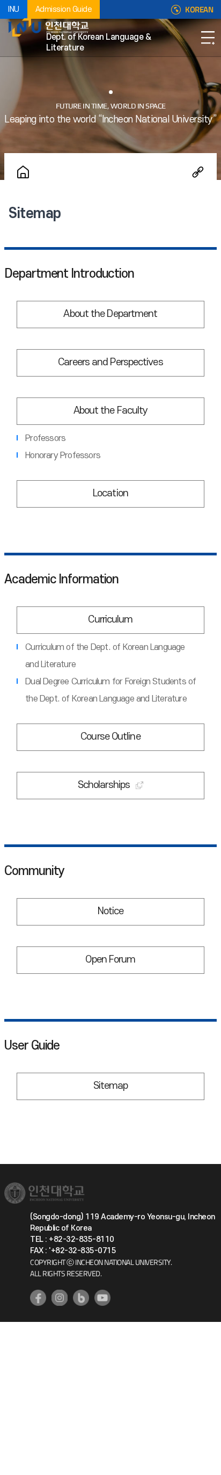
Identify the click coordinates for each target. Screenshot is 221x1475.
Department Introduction (69, 274)
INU (13, 9)
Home (23, 171)
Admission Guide (63, 9)
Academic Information (61, 580)
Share (198, 171)
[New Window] (38, 1298)
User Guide (32, 1046)
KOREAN (199, 10)
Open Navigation (207, 37)
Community (34, 871)
